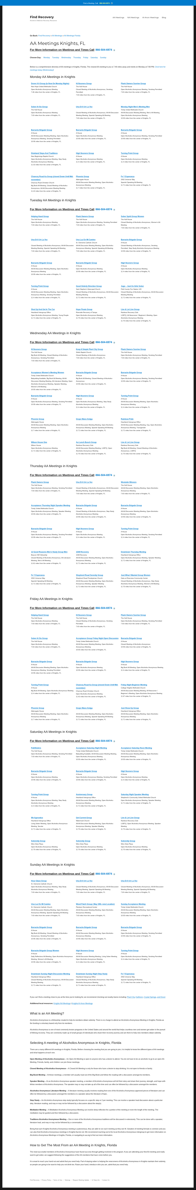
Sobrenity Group (38, 841)
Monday (46, 58)
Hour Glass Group (39, 881)
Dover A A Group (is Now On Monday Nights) (50, 83)
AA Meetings (118, 17)
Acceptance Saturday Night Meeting (91, 748)
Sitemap (68, 1180)
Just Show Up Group (130, 708)
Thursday (77, 58)
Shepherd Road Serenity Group (89, 575)
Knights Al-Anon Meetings (82, 1003)
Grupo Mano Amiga (84, 419)
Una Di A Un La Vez (84, 107)
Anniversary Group (84, 794)
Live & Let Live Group (130, 309)
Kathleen (139, 997)
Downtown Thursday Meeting (133, 552)
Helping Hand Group (40, 216)
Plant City (131, 997)
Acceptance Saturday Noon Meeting (136, 748)
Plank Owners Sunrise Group (133, 83)
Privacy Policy (46, 1180)
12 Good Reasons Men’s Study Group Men (49, 552)
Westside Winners (128, 482)
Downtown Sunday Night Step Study (91, 974)
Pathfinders (36, 748)
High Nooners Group (85, 153)
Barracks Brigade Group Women (45, 951)
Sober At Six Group (39, 107)
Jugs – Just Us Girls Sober (132, 286)
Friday (85, 58)
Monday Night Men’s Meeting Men (135, 107)
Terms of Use (57, 1180)
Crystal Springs (150, 997)
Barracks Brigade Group (41, 130)
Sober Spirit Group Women (132, 216)
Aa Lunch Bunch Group (86, 442)
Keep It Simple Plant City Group (89, 349)
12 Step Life (96, 1180)
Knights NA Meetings (62, 1003)
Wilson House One (39, 442)
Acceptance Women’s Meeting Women (47, 372)
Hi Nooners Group (84, 83)
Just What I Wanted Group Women (135, 575)
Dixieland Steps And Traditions (44, 153)
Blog (164, 17)
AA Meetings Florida (72, 36)
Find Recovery (42, 17)
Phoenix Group (82, 176)
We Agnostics (37, 818)
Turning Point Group (129, 153)
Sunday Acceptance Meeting (133, 904)
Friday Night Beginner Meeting (134, 685)
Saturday (94, 58)
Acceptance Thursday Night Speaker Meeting (50, 505)
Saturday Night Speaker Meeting (135, 794)
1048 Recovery (82, 552)
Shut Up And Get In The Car (43, 309)
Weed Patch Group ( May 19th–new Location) (95, 904)
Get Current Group (84, 818)
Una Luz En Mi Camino (86, 240)
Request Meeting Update (81, 1180)
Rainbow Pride (127, 419)
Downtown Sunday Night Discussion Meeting (50, 974)
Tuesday (55, 58)
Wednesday (66, 58)
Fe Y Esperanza (127, 176)
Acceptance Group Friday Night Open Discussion (97, 638)
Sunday (103, 58)
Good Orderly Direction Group (89, 286)
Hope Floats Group (84, 309)
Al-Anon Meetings (150, 17)
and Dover (161, 997)
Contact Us (106, 1180)
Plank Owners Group (85, 216)
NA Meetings (133, 17)
